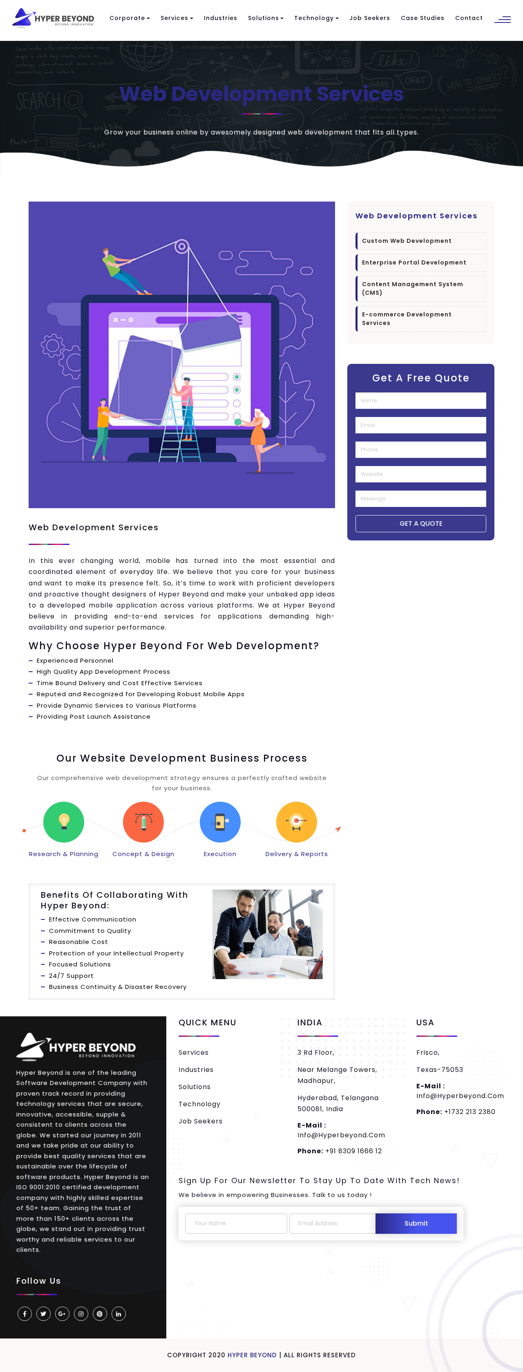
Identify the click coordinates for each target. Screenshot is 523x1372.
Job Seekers (369, 18)
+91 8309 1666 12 (339, 1151)
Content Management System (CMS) (412, 288)
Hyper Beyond (252, 1355)
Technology (314, 18)
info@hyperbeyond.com (341, 1130)
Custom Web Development (407, 241)
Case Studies (423, 18)
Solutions (263, 18)
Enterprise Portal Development (414, 262)
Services (174, 18)
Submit (416, 1223)
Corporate (127, 18)
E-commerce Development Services (407, 318)
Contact (469, 18)
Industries (220, 18)
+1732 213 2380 (456, 1111)
